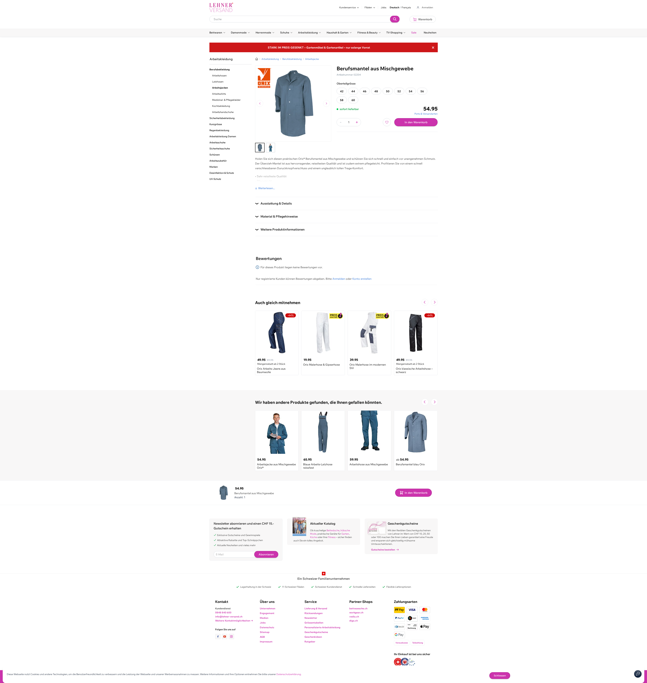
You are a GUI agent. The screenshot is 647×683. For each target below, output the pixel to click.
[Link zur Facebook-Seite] (218, 636)
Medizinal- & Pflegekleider (226, 99)
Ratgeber (309, 641)
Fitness (332, 537)
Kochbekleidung (221, 105)
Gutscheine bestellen (383, 549)
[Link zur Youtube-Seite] (225, 636)
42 (341, 91)
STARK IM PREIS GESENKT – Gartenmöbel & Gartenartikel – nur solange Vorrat (319, 47)
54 (410, 91)
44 (353, 91)
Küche (313, 537)
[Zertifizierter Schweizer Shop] (398, 662)
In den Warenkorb (416, 122)
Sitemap (264, 632)
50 (387, 91)
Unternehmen (267, 608)
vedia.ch (354, 616)
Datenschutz (267, 627)
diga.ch (353, 620)
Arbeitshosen (219, 75)
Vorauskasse (401, 642)
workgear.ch (356, 612)
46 (364, 91)
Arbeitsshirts (219, 93)
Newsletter (310, 617)
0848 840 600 (223, 612)
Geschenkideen (313, 636)
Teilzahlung (417, 642)
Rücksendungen (313, 613)
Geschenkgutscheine (316, 632)
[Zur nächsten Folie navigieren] (434, 302)
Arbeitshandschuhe (223, 112)
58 (341, 100)
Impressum (266, 641)
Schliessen (500, 675)
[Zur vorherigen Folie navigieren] (425, 302)
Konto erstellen (361, 278)
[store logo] (221, 7)
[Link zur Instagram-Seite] (231, 636)
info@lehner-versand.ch (228, 616)
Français (406, 7)
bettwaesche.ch (358, 608)
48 (376, 91)
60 (353, 100)
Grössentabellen (313, 622)
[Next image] (326, 103)
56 (422, 91)
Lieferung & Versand (315, 608)
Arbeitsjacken (220, 87)
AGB (262, 636)
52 (399, 91)
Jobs (383, 7)
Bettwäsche (332, 530)
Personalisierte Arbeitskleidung (322, 627)
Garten (345, 533)
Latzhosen (217, 81)
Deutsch (394, 7)
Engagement (267, 613)
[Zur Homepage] (256, 59)
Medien (264, 617)
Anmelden (338, 278)
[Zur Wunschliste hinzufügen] (387, 122)
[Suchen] (395, 19)
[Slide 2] (270, 147)
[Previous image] (259, 103)
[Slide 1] (260, 147)
